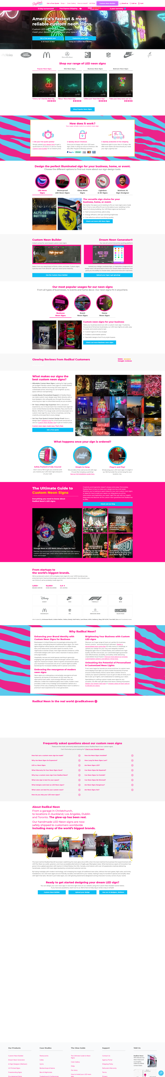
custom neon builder (40, 148)
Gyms (42, 1064)
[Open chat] (161, 1073)
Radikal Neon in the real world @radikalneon (63, 701)
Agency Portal (107, 1060)
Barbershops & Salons (47, 1068)
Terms (104, 1072)
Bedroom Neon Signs (120, 69)
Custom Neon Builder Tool (47, 422)
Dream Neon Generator (16, 1060)
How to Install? (82, 3)
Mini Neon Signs (70, 69)
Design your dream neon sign (95, 683)
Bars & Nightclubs (46, 1072)
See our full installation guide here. (82, 474)
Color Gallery (71, 3)
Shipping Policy (107, 1064)
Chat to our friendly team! (94, 749)
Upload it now (46, 420)
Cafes (42, 1060)
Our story (74, 1070)
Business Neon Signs (95, 69)
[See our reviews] (94, 8)
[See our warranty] (118, 9)
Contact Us (106, 1056)
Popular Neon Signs (44, 69)
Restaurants (44, 1056)
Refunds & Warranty (109, 1068)
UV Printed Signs (14, 1068)
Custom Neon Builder (15, 1056)
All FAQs (92, 3)
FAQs (73, 1066)
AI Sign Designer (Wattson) (17, 1064)
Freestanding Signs (15, 1072)
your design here (49, 144)
